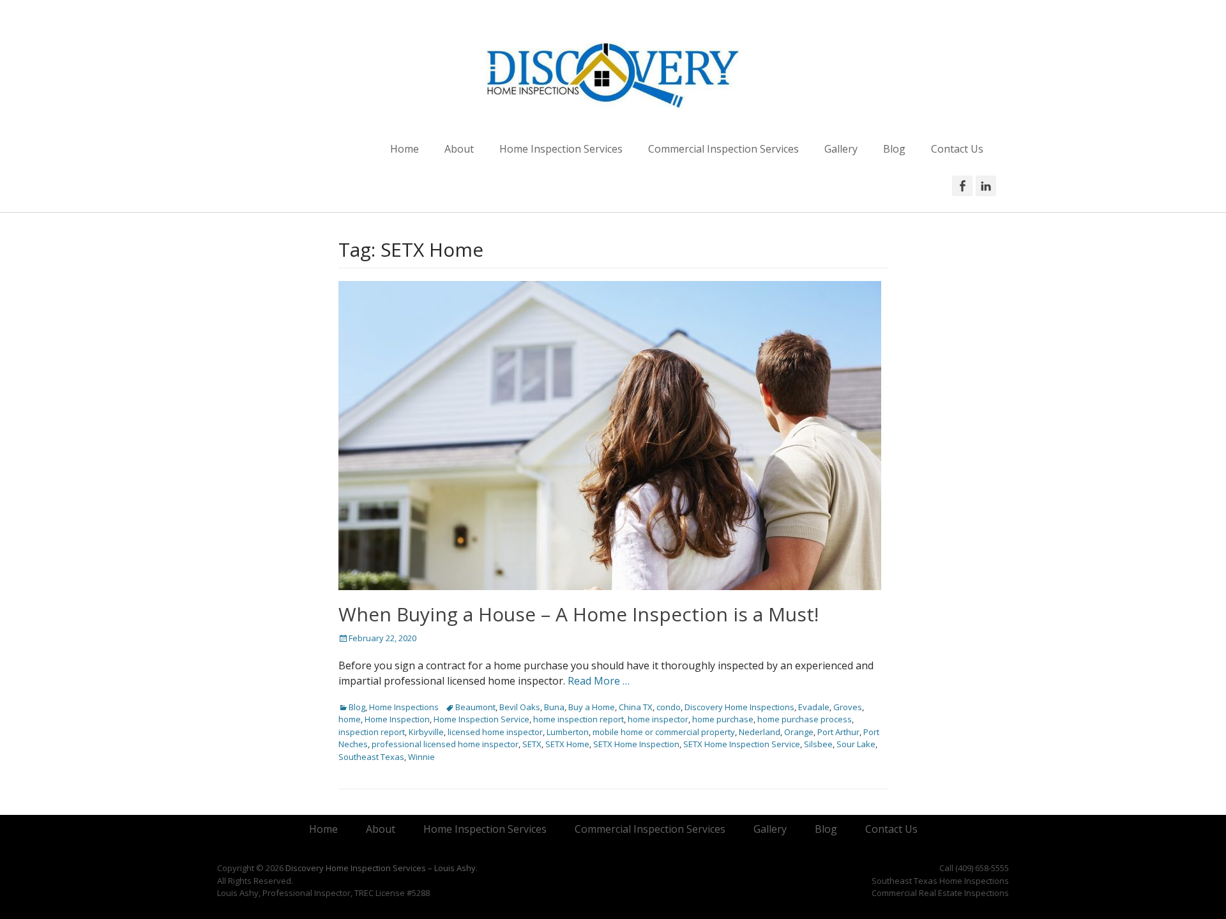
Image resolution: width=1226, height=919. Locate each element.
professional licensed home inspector (445, 744)
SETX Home (567, 744)
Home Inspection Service (481, 719)
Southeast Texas (371, 757)
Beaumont (475, 707)
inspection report (371, 732)
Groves (847, 707)
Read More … (599, 681)
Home (404, 149)
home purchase (722, 719)
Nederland (759, 732)
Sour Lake (855, 744)
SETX (531, 744)
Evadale (813, 707)
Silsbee (818, 744)
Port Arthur (838, 732)
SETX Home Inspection (636, 744)
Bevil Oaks (519, 707)
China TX (636, 707)
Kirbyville (426, 732)
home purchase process (804, 719)
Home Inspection (397, 719)
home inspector (658, 719)
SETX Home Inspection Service (741, 744)
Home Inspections (404, 707)
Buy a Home (591, 707)
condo (668, 707)
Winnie (421, 757)
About (459, 149)
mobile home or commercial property (664, 732)
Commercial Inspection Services (723, 149)
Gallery (841, 149)
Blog (894, 149)
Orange (799, 732)
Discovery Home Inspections (739, 707)
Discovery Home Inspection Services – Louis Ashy (380, 868)
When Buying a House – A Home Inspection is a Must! (578, 614)
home (349, 719)
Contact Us (957, 149)
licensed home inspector (495, 732)
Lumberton (568, 732)
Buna (554, 707)
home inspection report (578, 719)
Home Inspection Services (561, 149)
